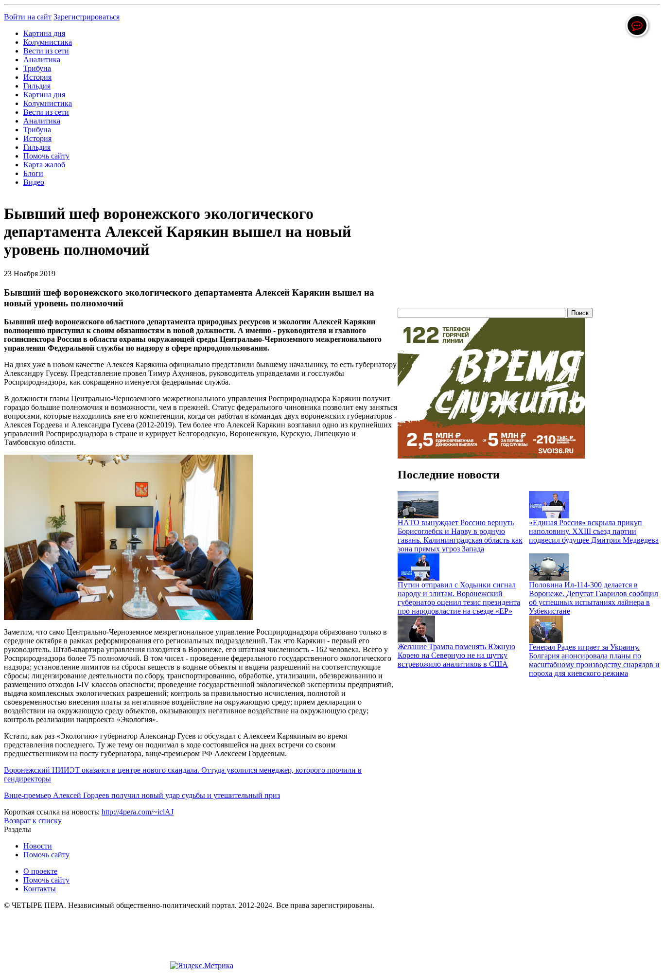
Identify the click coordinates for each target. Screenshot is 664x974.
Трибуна (37, 68)
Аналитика (41, 59)
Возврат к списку (33, 820)
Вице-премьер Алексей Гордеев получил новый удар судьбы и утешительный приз (142, 795)
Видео (33, 182)
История (37, 77)
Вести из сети (46, 51)
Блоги (33, 173)
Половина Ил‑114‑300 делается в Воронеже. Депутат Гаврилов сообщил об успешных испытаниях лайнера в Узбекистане (593, 598)
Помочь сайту (46, 156)
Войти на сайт (28, 17)
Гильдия (37, 86)
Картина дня (44, 33)
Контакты (39, 889)
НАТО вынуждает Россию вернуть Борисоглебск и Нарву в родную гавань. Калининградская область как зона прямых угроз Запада (460, 535)
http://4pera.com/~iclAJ (138, 812)
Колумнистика (47, 42)
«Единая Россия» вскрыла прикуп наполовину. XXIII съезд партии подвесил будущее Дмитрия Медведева (594, 531)
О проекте (40, 871)
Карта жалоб (44, 164)
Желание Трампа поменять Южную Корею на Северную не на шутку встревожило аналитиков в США (456, 655)
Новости (37, 846)
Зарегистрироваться (86, 17)
